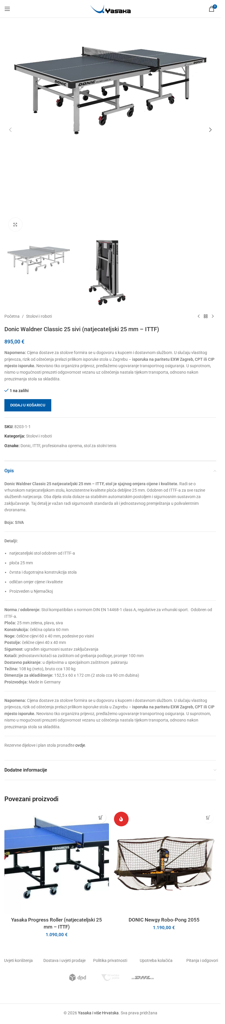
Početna (12, 316)
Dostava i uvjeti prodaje (64, 960)
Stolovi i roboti (39, 316)
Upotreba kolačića (156, 960)
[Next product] (212, 316)
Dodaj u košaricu (27, 405)
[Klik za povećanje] (15, 224)
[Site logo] (110, 8)
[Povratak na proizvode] (205, 316)
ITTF (36, 445)
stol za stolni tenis (100, 445)
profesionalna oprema (62, 445)
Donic (26, 445)
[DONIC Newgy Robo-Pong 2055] (164, 862)
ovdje (80, 745)
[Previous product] (198, 316)
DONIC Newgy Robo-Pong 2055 (164, 920)
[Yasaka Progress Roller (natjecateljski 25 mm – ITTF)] (56, 862)
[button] (10, 130)
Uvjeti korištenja (18, 960)
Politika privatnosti (110, 960)
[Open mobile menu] (7, 9)
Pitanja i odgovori (202, 960)
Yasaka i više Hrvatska (98, 1013)
